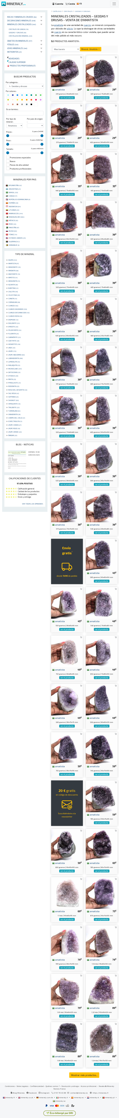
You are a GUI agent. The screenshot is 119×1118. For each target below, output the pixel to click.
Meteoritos (14, 52)
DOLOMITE (14, 323)
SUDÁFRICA (14, 241)
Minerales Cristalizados (21, 24)
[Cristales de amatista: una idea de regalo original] (102, 457)
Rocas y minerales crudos (22, 17)
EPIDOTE (13, 327)
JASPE (12, 351)
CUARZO (13, 306)
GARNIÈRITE (14, 337)
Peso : (8, 140)
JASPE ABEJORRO (16, 355)
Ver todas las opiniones (32, 504)
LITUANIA (14, 210)
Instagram (44, 1093)
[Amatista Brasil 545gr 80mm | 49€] (102, 602)
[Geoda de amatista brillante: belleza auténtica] (67, 506)
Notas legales (22, 1086)
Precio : (9, 132)
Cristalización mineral (20, 36)
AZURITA (13, 285)
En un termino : (12, 109)
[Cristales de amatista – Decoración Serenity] (67, 747)
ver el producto (67, 98)
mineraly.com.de (46, 1097)
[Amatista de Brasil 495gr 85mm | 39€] (102, 264)
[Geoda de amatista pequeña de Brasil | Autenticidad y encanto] (67, 216)
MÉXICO (13, 220)
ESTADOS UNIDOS (17, 238)
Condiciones (10, 1086)
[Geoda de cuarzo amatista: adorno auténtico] (102, 119)
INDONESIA (15, 206)
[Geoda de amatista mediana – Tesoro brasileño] (102, 892)
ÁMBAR (12, 435)
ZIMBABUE (14, 245)
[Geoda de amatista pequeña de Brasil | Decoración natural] (67, 699)
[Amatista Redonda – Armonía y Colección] (102, 554)
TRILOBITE (13, 407)
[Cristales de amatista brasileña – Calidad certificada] (67, 602)
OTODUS (13, 376)
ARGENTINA (15, 189)
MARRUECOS (16, 213)
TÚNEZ (13, 234)
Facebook (32, 1093)
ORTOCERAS (14, 372)
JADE (11, 348)
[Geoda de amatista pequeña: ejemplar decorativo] (102, 699)
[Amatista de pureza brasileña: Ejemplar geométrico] (67, 844)
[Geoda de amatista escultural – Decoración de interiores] (102, 844)
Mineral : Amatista (89, 49)
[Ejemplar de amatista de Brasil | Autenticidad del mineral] (102, 360)
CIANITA (12, 298)
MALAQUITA (14, 365)
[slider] (7, 135)
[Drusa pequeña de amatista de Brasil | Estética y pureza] (67, 119)
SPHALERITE (14, 404)
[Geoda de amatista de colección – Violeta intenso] (102, 409)
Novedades (13, 58)
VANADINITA (14, 414)
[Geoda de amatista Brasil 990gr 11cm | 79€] (67, 941)
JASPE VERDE (15, 432)
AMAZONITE (14, 267)
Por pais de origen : (35, 120)
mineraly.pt (110, 1097)
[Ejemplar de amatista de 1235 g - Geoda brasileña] (102, 1037)
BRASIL (13, 192)
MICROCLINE (15, 369)
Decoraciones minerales (21, 20)
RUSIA (13, 231)
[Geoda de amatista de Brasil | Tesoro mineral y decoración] (102, 167)
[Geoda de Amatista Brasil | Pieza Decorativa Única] (67, 360)
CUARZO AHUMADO (17, 309)
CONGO (13, 196)
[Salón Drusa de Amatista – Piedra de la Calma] (102, 506)
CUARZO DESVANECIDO (18, 312)
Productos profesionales (22, 65)
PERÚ (12, 224)
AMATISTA (13, 263)
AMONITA (13, 270)
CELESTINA (14, 295)
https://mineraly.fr (101, 1093)
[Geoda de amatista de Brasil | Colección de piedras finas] (67, 409)
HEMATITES (14, 344)
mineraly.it (63, 1097)
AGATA (12, 260)
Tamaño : (10, 149)
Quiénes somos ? (53, 1086)
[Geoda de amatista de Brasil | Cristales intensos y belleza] (67, 167)
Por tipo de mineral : (11, 120)
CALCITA (13, 291)
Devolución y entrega (70, 1086)
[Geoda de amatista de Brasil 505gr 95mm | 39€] (67, 264)
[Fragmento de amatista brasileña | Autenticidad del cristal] (102, 71)
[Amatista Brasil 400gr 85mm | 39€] (102, 216)
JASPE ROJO (14, 428)
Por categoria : (12, 82)
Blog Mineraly (18, 1093)
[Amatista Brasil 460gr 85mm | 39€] (102, 312)
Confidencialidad (37, 1086)
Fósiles (12, 44)
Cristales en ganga (18, 29)
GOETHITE (13, 341)
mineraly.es (78, 1097)
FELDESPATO (14, 330)
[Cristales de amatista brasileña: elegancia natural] (67, 989)
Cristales (68, 11)
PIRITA (12, 379)
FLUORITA (13, 334)
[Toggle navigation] (114, 4)
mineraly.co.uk (27, 1097)
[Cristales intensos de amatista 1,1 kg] (67, 892)
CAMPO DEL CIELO (16, 418)
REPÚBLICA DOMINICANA (19, 199)
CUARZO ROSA (15, 316)
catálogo (57, 11)
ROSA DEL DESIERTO (17, 390)
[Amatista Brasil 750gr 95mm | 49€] (67, 651)
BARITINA (13, 288)
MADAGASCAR (16, 217)
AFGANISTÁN (15, 185)
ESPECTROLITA (15, 421)
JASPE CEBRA (14, 425)
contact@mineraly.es (79, 1093)
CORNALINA (14, 302)
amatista (60, 89)
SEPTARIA (13, 397)
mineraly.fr (10, 1097)
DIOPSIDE (13, 320)
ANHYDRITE (14, 274)
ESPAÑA (13, 203)
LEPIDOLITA (14, 362)
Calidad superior (16, 62)
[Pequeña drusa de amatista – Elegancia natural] (67, 457)
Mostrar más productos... (84, 1075)
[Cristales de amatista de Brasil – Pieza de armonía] (102, 941)
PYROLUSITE (14, 383)
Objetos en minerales (19, 41)
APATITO (12, 277)
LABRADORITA (15, 358)
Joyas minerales (17, 48)
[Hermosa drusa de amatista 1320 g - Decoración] (102, 989)
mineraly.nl (94, 1097)
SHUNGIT (13, 400)
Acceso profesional (89, 1086)
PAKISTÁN (14, 227)
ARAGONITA (14, 281)
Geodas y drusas (17, 32)
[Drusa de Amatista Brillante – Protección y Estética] (102, 796)
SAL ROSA (13, 393)
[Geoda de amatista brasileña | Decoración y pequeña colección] (67, 71)
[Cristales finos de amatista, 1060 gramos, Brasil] (67, 1037)
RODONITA (13, 386)
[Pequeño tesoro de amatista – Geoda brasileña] (102, 747)
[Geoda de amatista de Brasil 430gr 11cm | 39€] (67, 312)
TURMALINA (14, 411)
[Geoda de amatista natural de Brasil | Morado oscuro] (102, 651)
